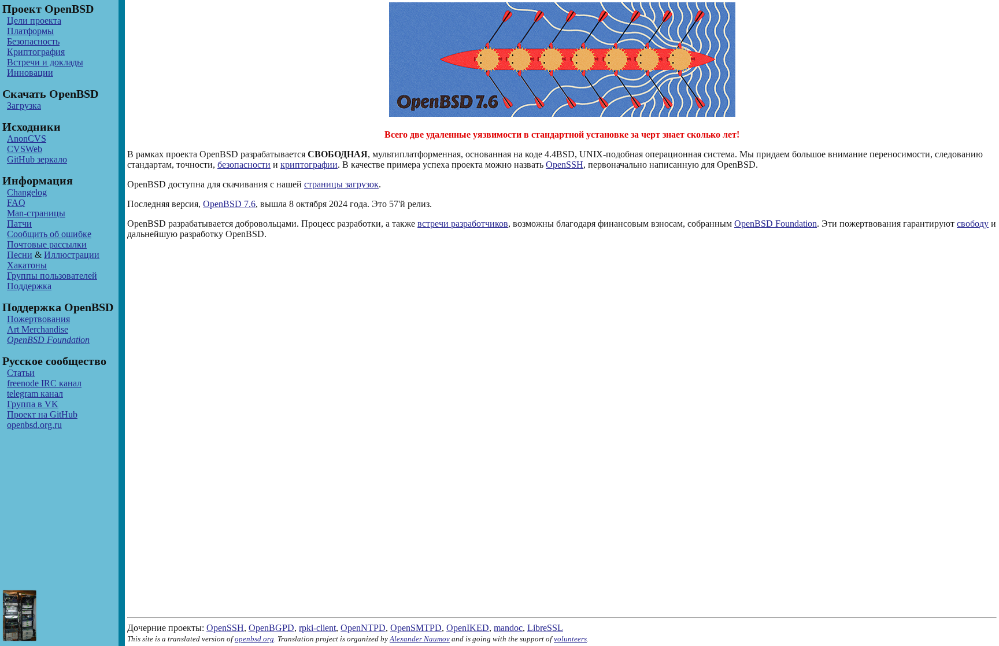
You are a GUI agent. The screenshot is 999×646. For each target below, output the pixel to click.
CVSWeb (24, 149)
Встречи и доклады (45, 62)
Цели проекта (34, 20)
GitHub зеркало (37, 159)
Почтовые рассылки (47, 244)
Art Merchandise (37, 329)
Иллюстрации (71, 255)
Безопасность (33, 41)
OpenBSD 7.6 (229, 204)
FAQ (16, 203)
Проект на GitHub (42, 414)
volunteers (570, 638)
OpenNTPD (363, 628)
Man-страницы (36, 213)
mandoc (508, 628)
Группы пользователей (52, 275)
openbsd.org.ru (34, 425)
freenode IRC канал (44, 383)
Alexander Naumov (420, 638)
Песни (19, 255)
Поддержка (29, 286)
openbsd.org (254, 638)
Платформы (30, 31)
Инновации (30, 72)
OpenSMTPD (416, 628)
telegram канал (35, 393)
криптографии (309, 164)
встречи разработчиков (462, 223)
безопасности (244, 164)
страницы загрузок (341, 184)
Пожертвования (38, 319)
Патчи (19, 223)
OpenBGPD (271, 628)
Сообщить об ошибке (49, 234)
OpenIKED (467, 628)
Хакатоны (27, 265)
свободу (973, 223)
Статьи (21, 373)
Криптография (36, 52)
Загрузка (24, 105)
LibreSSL (545, 628)
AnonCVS (26, 138)
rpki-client (317, 628)
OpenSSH (564, 164)
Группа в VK (32, 404)
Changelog (27, 192)
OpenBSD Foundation (775, 223)
